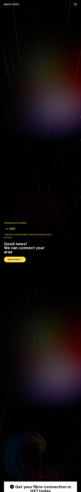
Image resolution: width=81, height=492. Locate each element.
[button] (75, 4)
